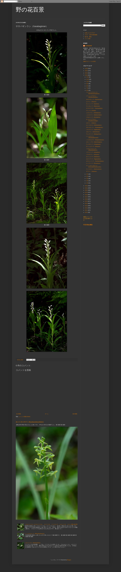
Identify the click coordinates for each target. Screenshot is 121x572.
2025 (86, 70)
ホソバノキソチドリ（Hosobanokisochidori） (30, 422)
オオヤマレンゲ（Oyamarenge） (94, 99)
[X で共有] (31, 360)
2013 (86, 205)
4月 (87, 176)
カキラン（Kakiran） (91, 123)
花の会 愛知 (88, 36)
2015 (86, 201)
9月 (87, 83)
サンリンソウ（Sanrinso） (93, 104)
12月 (87, 77)
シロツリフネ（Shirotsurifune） (33, 542)
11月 (87, 79)
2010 (86, 212)
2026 (86, 68)
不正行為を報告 (88, 224)
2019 (86, 192)
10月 (87, 81)
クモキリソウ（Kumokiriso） (93, 117)
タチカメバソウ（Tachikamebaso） (95, 161)
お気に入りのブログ (90, 33)
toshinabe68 (88, 45)
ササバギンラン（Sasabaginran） (95, 127)
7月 (87, 88)
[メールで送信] (27, 360)
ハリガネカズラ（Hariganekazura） (95, 140)
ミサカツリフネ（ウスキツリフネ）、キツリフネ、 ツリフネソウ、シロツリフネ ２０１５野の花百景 (51, 524)
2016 (86, 199)
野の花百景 (30, 9)
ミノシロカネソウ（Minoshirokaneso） (35, 533)
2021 (86, 188)
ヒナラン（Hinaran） (91, 101)
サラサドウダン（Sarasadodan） (94, 108)
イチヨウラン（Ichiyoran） (93, 154)
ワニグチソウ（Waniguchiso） (94, 134)
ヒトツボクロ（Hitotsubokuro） (94, 125)
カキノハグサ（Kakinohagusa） (94, 142)
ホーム (46, 414)
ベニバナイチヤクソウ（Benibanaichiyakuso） (93, 93)
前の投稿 (75, 414)
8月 (87, 86)
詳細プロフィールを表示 (89, 61)
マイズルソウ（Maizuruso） (93, 106)
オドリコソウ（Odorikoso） (93, 156)
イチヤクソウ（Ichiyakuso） (93, 152)
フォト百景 (87, 38)
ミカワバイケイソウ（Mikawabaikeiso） (92, 149)
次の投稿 (18, 414)
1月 (87, 183)
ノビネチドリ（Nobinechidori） (94, 115)
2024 (86, 73)
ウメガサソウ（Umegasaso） (93, 144)
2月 (87, 180)
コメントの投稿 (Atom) (24, 416)
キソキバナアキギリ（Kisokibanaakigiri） (92, 120)
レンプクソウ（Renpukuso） (93, 163)
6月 (87, 90)
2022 (86, 185)
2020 (86, 190)
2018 (86, 194)
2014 (86, 203)
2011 (86, 210)
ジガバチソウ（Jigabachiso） (93, 129)
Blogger (69, 560)
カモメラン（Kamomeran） (93, 131)
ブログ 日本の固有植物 (91, 34)
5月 (87, 174)
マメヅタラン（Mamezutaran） (94, 169)
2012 (86, 208)
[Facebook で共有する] (33, 360)
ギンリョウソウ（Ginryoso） (93, 146)
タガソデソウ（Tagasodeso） (94, 159)
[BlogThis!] (29, 360)
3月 (87, 178)
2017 (86, 197)
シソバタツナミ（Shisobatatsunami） (92, 137)
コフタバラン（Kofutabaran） (94, 112)
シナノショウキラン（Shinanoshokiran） (92, 96)
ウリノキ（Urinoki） (91, 110)
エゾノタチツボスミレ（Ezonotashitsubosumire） (94, 166)
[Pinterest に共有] (34, 360)
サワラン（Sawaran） (92, 171)
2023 (86, 75)
